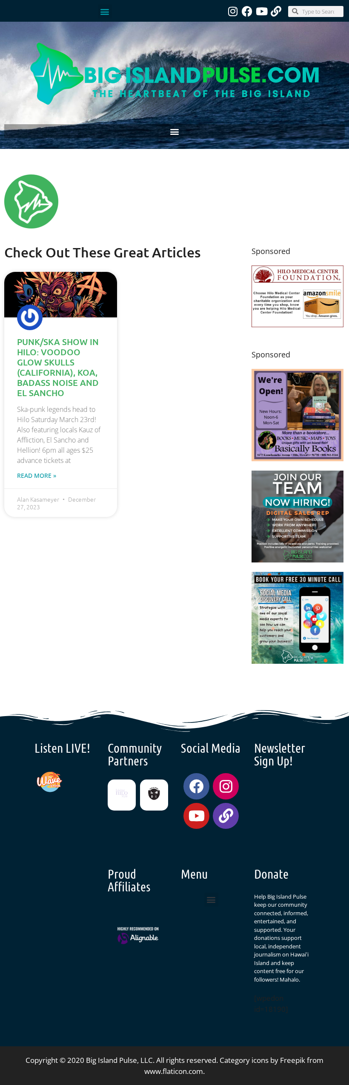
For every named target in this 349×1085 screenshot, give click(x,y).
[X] (298, 324)
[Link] (276, 11)
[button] (105, 11)
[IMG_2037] (298, 661)
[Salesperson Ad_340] (298, 560)
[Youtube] (261, 11)
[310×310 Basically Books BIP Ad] (298, 458)
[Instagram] (232, 11)
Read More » (36, 475)
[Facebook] (247, 11)
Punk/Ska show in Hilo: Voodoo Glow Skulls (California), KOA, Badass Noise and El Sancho (58, 367)
